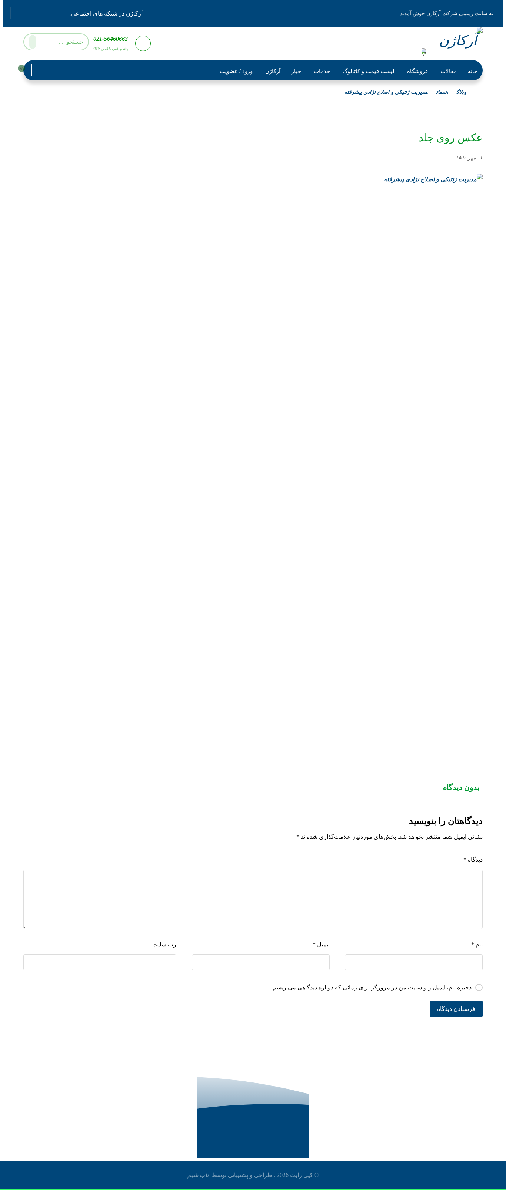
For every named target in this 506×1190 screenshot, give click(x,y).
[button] (60, 12)
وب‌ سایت (164, 944)
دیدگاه (473, 860)
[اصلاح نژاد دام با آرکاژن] (456, 43)
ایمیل (321, 944)
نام (477, 944)
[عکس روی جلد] (253, 452)
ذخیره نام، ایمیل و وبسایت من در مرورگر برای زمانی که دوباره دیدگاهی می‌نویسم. (371, 987)
